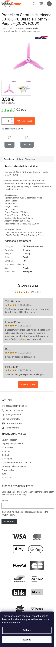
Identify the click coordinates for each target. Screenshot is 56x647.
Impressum (6, 477)
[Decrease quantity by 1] (12, 122)
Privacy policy (7, 470)
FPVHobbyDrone (14, 423)
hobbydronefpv (13, 419)
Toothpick (27, 271)
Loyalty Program (9, 440)
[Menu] (49, 4)
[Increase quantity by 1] (12, 119)
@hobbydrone (12, 428)
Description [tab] (9, 159)
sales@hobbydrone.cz (16, 406)
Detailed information (10, 129)
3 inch (26, 268)
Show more (28, 384)
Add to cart (27, 121)
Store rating (28, 285)
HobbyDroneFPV (14, 414)
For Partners (7, 447)
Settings (27, 630)
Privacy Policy (7, 515)
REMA (4, 474)
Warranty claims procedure (13, 466)
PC (24, 261)
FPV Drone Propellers (33, 246)
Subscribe (9, 521)
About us (5, 451)
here (17, 622)
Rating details (32, 28)
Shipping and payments (12, 443)
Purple (26, 257)
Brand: (11, 31)
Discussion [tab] (30, 159)
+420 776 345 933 (14, 410)
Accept (27, 639)
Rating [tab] (20, 159)
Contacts (5, 455)
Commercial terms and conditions (17, 462)
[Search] (34, 4)
